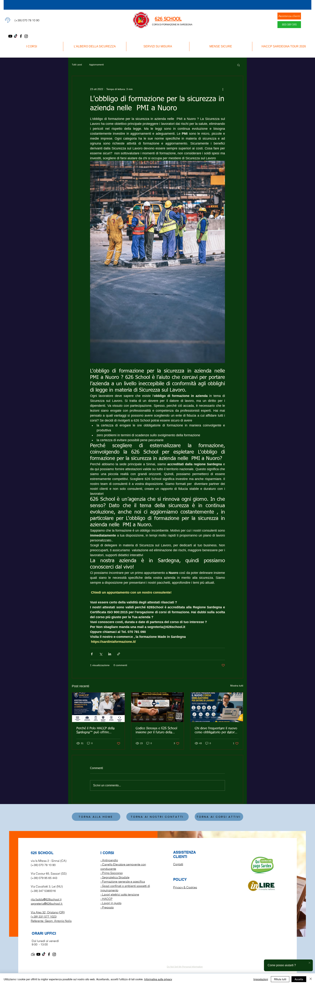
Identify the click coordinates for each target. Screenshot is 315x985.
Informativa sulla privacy (158, 979)
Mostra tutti (236, 685)
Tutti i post (77, 64)
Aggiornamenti (96, 64)
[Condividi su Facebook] (92, 654)
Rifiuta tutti (280, 979)
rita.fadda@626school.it (46, 899)
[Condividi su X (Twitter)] (100, 654)
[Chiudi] (310, 979)
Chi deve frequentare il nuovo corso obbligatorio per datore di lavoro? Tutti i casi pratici (216, 730)
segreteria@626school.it (46, 903)
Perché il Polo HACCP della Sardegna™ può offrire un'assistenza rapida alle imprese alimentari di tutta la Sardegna (96, 730)
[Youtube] (10, 36)
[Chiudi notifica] (309, 963)
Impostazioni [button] (260, 979)
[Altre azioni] (223, 89)
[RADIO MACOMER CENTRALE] (33, 954)
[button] (238, 64)
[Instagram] (26, 36)
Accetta (299, 979)
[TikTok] (15, 36)
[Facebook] (21, 36)
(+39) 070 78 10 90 (43, 865)
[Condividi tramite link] (118, 654)
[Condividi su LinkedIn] (109, 654)
